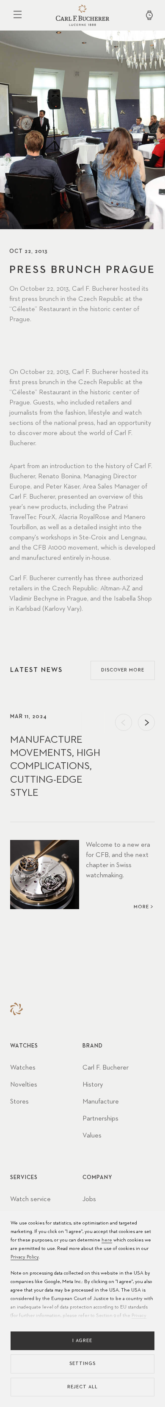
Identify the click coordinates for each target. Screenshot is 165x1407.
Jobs (89, 1199)
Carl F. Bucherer (105, 1067)
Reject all (82, 1387)
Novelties (23, 1084)
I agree (82, 1340)
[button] (123, 722)
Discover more (122, 670)
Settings (82, 1363)
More (141, 906)
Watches (23, 1067)
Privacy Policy (24, 1257)
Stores (19, 1101)
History (92, 1084)
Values (92, 1135)
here (107, 1240)
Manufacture (100, 1101)
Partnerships (100, 1118)
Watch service (30, 1199)
